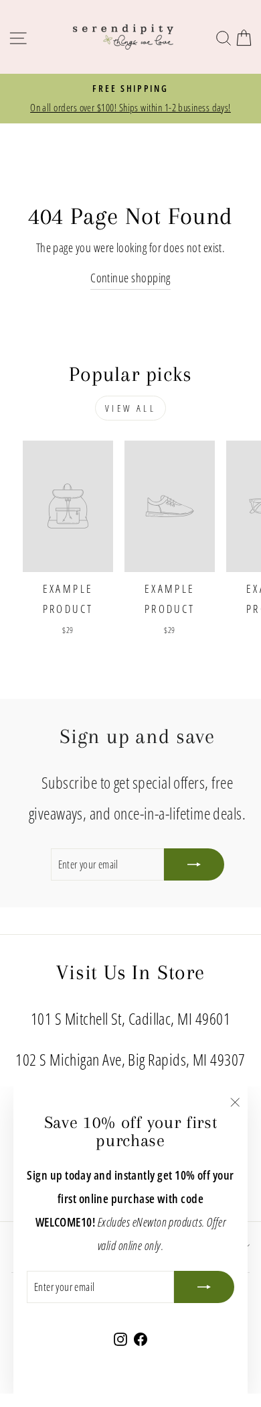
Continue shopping (130, 277)
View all (130, 408)
